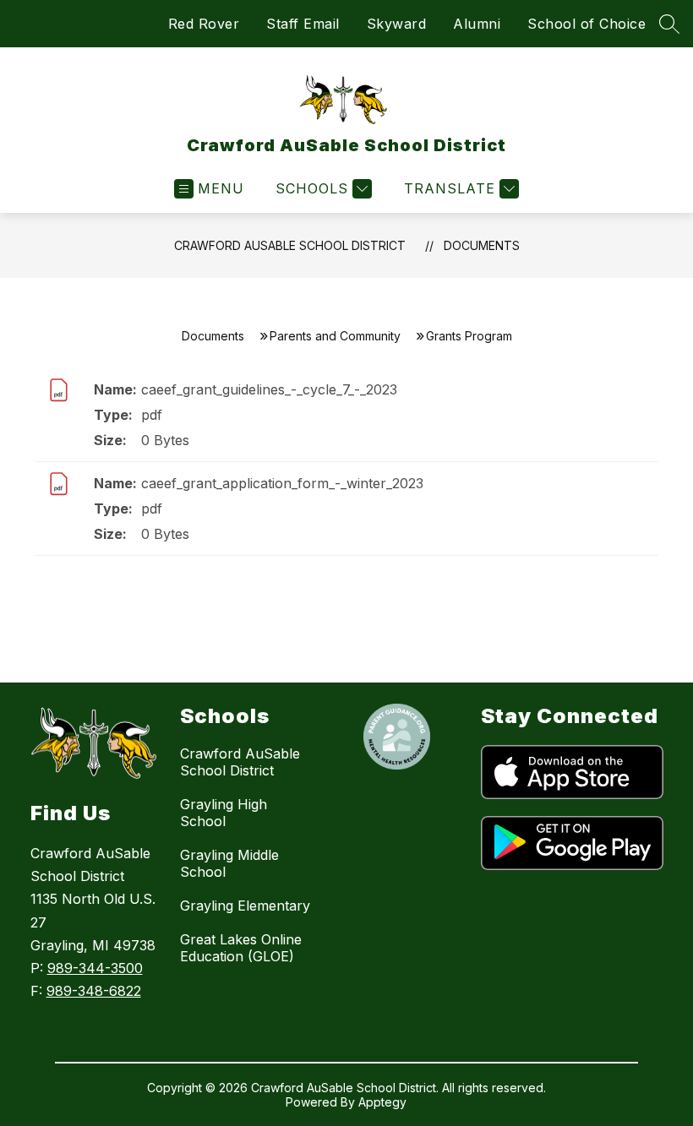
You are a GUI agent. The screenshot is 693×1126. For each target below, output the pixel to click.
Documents (482, 245)
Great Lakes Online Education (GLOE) (241, 948)
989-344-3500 (95, 968)
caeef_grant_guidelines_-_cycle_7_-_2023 (269, 389)
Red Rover (204, 23)
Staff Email (303, 23)
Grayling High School (223, 813)
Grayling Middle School (229, 863)
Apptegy (382, 1102)
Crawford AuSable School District (290, 245)
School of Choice (586, 23)
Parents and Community (335, 336)
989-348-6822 (93, 990)
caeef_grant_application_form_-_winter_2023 (282, 483)
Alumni (476, 23)
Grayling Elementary (245, 905)
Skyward (397, 23)
